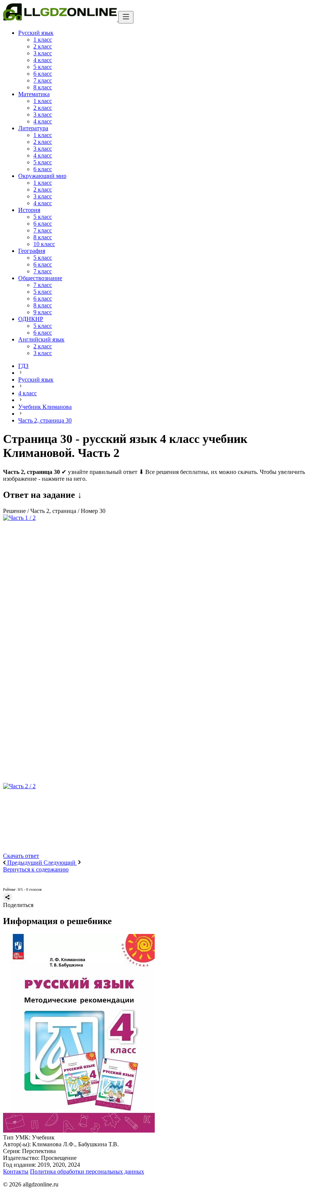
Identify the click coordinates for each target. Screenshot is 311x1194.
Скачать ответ (21, 856)
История (29, 210)
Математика (34, 94)
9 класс (42, 312)
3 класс (42, 53)
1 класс (42, 39)
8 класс (42, 87)
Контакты (15, 1171)
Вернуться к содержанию (36, 869)
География (31, 251)
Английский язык (41, 339)
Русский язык (35, 33)
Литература (33, 128)
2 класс (42, 46)
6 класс (42, 73)
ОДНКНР (30, 319)
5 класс (42, 67)
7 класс (42, 80)
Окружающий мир (42, 176)
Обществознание (40, 278)
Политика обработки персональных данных (87, 1171)
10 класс (44, 244)
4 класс (42, 60)
